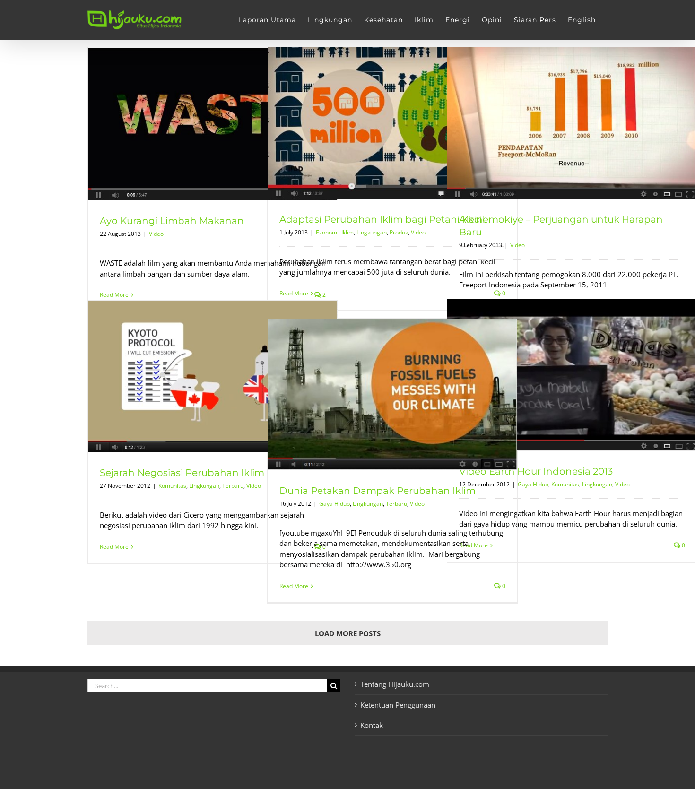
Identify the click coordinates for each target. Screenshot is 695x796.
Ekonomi (327, 232)
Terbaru (232, 486)
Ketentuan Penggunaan (397, 704)
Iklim (347, 232)
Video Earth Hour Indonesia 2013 (536, 471)
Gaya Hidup (533, 484)
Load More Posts (348, 633)
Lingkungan (371, 232)
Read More (114, 547)
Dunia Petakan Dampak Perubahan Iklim (377, 490)
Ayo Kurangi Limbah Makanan (172, 220)
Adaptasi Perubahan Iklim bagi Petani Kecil (381, 219)
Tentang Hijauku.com (394, 684)
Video (156, 234)
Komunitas (565, 484)
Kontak (371, 725)
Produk (399, 232)
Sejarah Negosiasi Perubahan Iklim (182, 472)
